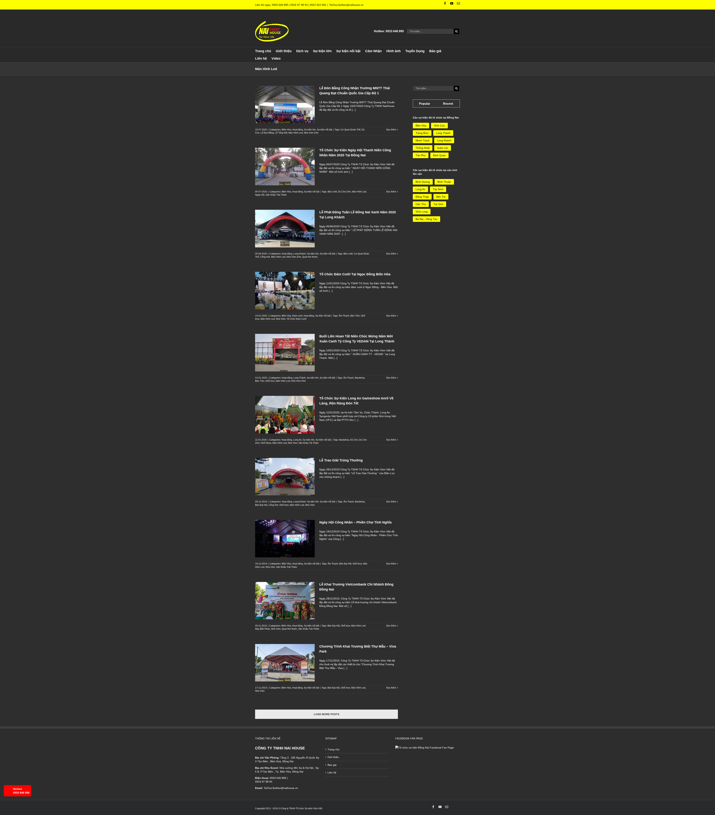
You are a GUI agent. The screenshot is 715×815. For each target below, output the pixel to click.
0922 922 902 (318, 4)
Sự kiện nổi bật (324, 129)
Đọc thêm (391, 129)
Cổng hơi (265, 257)
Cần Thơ (421, 204)
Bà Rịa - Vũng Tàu (426, 219)
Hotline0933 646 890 (21, 790)
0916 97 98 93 (299, 4)
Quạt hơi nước (310, 257)
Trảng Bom (422, 133)
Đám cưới (297, 315)
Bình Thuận (444, 181)
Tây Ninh (438, 189)
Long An (297, 440)
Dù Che (354, 440)
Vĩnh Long (422, 211)
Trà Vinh (438, 204)
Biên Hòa (286, 129)
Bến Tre (441, 196)
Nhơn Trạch (423, 140)
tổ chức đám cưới (296, 319)
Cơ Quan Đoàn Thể (350, 129)
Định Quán (439, 155)
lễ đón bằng (267, 133)
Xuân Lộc (442, 147)
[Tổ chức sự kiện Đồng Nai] (424, 747)
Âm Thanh (344, 315)
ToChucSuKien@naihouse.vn (346, 4)
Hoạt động (297, 129)
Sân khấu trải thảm (276, 195)
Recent (448, 103)
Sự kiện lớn (310, 129)
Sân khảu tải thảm (308, 443)
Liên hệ (332, 772)
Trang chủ (333, 749)
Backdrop (360, 377)
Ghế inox (270, 381)
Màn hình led (295, 133)
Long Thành (299, 377)
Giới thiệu (333, 757)
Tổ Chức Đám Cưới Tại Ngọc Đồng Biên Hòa (354, 274)
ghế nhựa (266, 443)
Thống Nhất (423, 147)
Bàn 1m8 (332, 191)
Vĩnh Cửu (439, 125)
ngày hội (260, 195)
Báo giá (332, 764)
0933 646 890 (280, 4)
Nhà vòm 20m (311, 133)
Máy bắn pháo (262, 629)
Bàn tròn (355, 315)
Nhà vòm (280, 319)
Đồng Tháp (422, 196)
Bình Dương (423, 181)
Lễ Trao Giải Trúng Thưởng (341, 460)
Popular (424, 103)
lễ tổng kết (281, 133)
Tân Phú (421, 155)
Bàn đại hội (261, 505)
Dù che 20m (344, 191)
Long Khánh (299, 253)
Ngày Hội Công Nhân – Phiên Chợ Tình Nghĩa (355, 522)
